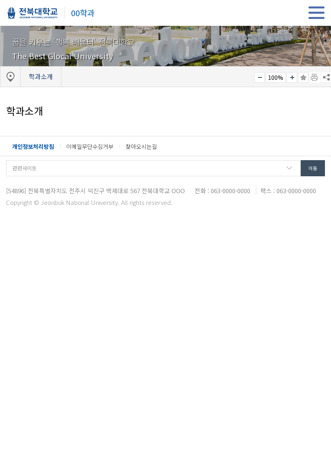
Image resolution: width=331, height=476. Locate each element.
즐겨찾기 (303, 77)
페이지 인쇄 (315, 77)
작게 (259, 77)
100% (275, 77)
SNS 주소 (326, 77)
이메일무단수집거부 (89, 146)
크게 (292, 77)
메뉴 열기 (316, 12)
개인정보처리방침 (33, 146)
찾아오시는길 (141, 146)
